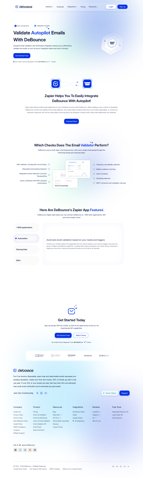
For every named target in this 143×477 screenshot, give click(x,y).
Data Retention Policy (20, 421)
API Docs (56, 418)
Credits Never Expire (20, 469)
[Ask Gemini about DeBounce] (25, 450)
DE (121, 466)
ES (125, 466)
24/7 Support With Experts (38, 469)
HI (128, 466)
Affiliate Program (19, 433)
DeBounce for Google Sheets (72, 469)
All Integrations (79, 421)
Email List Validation (39, 415)
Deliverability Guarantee (61, 421)
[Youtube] (46, 393)
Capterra (95, 415)
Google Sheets (77, 418)
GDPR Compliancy (19, 427)
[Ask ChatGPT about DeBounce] (15, 450)
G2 (93, 418)
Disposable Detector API (120, 412)
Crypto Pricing (57, 427)
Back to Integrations (23, 26)
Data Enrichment (38, 430)
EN (113, 466)
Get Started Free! (21, 56)
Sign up (122, 7)
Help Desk (56, 415)
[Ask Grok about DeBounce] (35, 450)
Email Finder (37, 427)
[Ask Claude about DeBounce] (30, 450)
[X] (37, 393)
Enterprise (60, 7)
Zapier (75, 415)
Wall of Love (96, 421)
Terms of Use (17, 418)
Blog (54, 412)
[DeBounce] (23, 6)
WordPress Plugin (78, 412)
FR (117, 466)
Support (124, 393)
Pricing (83, 7)
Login (111, 7)
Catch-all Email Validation (41, 421)
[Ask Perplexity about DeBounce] (20, 450)
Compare (16, 430)
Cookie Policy (18, 424)
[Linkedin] (41, 393)
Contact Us (17, 412)
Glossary (56, 424)
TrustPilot (95, 412)
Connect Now (71, 121)
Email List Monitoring (40, 418)
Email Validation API (39, 424)
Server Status (111, 393)
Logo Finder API (117, 415)
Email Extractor (117, 418)
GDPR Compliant (54, 469)
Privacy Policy (18, 415)
